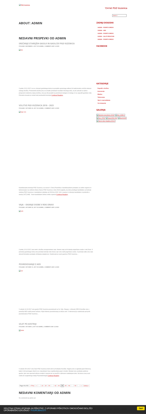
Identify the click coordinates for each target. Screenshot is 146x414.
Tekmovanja (101, 97)
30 (49, 386)
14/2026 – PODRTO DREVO (106, 27)
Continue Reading (57, 95)
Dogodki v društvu (103, 88)
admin (41, 46)
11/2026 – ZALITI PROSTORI (106, 36)
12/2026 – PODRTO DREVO (106, 33)
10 (42, 386)
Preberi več (23, 100)
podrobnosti (38, 410)
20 (46, 386)
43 (59, 386)
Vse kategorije (102, 103)
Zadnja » (86, 386)
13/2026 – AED (102, 30)
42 (55, 386)
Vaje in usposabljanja (104, 100)
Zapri (141, 408)
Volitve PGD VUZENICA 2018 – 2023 (36, 105)
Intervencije (101, 91)
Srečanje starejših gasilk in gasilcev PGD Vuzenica (47, 43)
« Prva (32, 386)
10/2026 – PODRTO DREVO (106, 39)
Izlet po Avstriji (27, 324)
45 (65, 386)
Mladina (100, 94)
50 (75, 386)
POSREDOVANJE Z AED (30, 264)
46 (69, 386)
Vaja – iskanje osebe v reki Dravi (36, 204)
